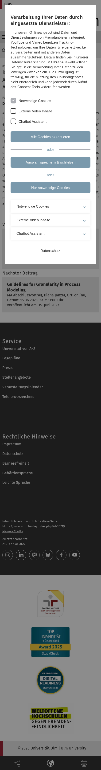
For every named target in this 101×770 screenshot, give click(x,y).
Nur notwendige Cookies (50, 188)
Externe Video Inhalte (35, 111)
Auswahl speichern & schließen (50, 162)
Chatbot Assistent (33, 121)
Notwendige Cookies (35, 101)
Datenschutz (50, 251)
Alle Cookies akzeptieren (50, 137)
